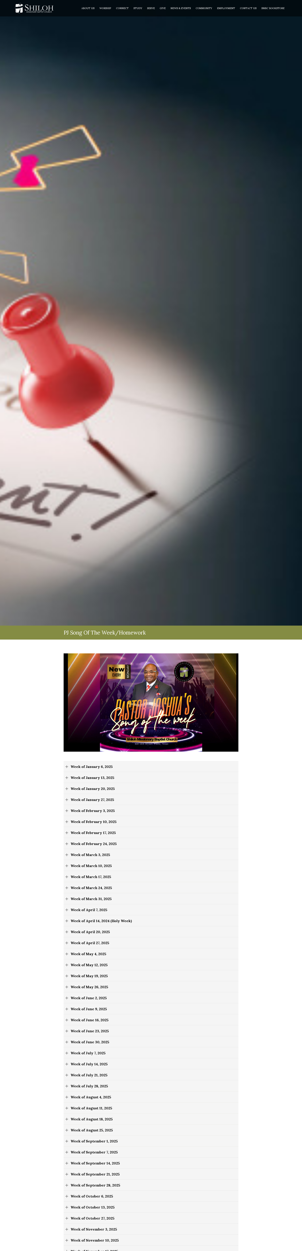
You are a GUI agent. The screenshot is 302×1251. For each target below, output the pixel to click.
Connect (122, 8)
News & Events (181, 8)
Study (138, 8)
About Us (88, 8)
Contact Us (248, 8)
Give (163, 8)
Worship (105, 8)
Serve (151, 8)
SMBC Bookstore (273, 8)
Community (204, 8)
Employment (226, 8)
